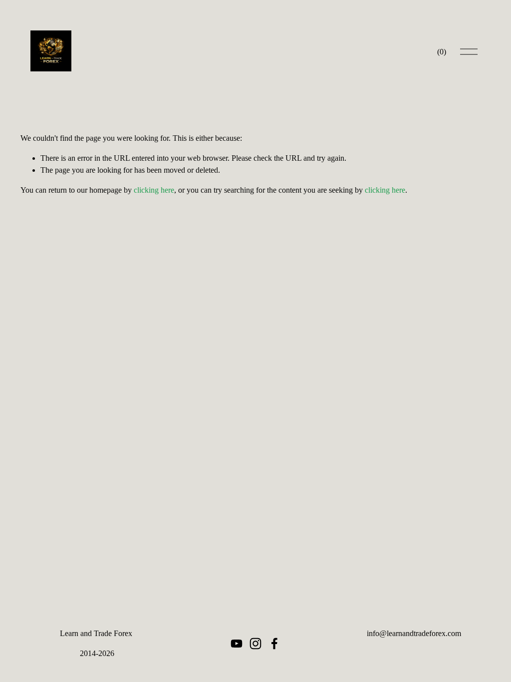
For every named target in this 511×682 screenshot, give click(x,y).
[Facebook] (274, 644)
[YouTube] (237, 644)
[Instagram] (255, 644)
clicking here (154, 190)
